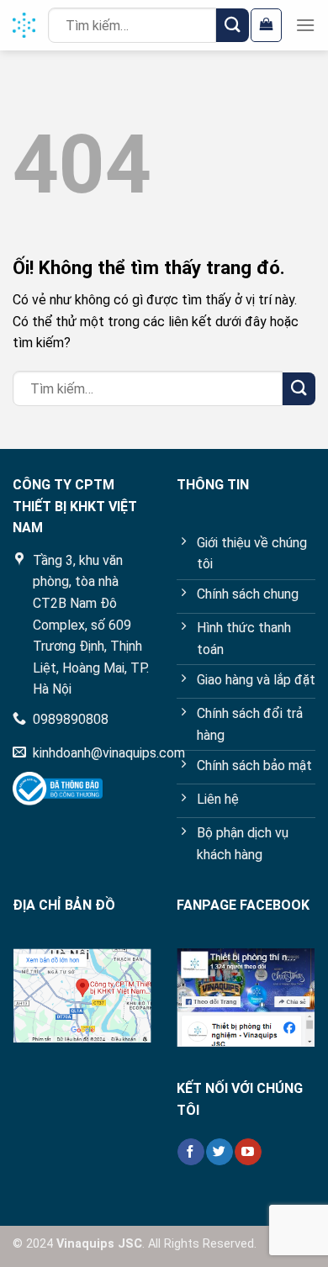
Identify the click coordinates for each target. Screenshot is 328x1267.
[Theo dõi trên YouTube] (248, 1151)
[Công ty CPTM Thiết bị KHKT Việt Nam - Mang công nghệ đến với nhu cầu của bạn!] (24, 26)
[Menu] (305, 24)
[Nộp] (232, 24)
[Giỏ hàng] (266, 25)
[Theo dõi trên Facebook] (190, 1151)
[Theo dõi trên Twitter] (219, 1151)
